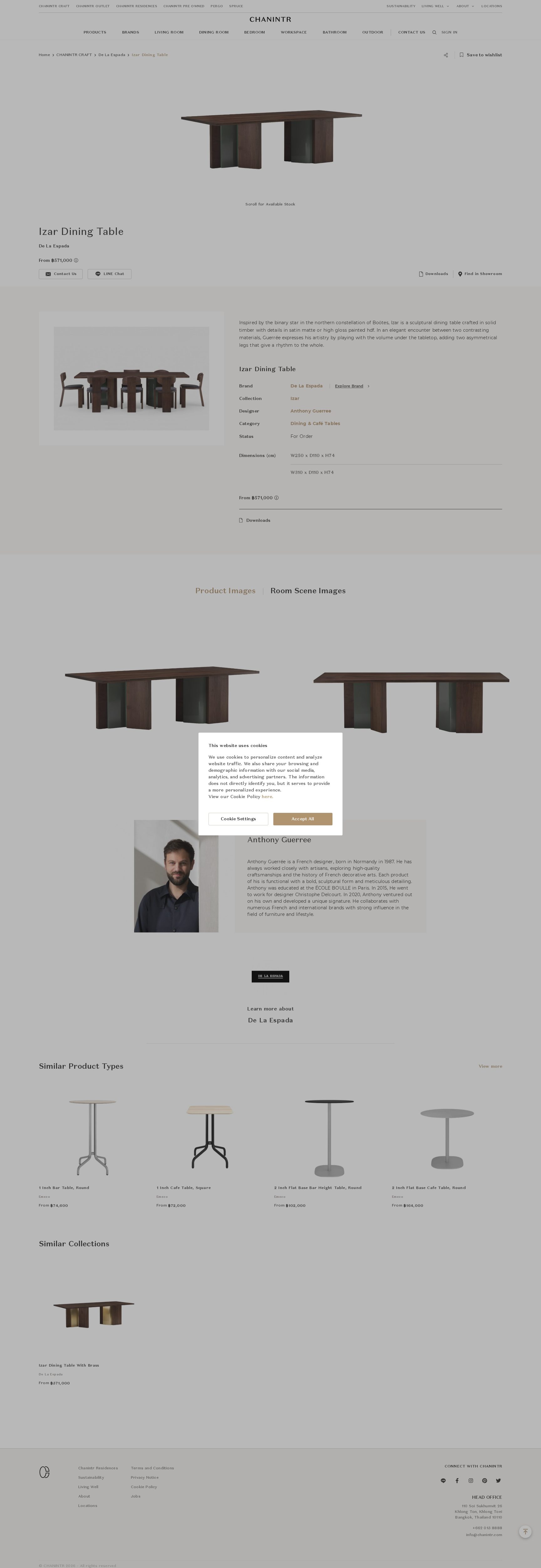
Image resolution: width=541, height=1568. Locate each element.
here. (267, 797)
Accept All (302, 819)
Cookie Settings (238, 819)
